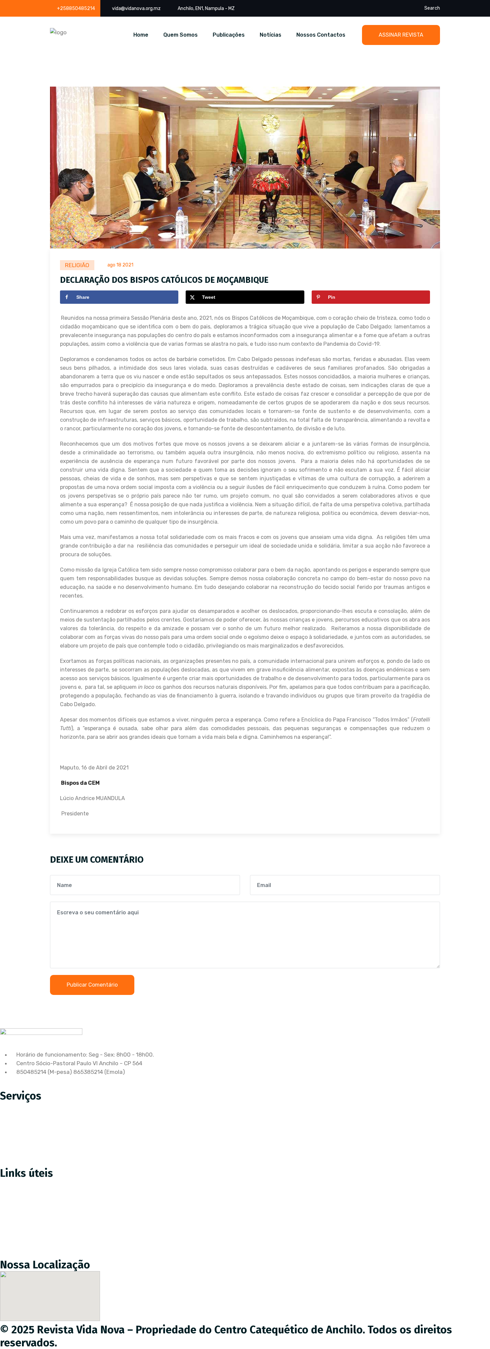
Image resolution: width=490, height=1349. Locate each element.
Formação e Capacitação (38, 1162)
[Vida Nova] (58, 32)
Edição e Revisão (27, 1120)
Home (140, 35)
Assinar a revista (27, 1184)
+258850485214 (76, 8)
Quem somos (22, 1212)
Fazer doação (23, 1198)
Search (432, 8)
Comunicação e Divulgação (40, 1148)
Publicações (229, 35)
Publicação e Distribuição (38, 1134)
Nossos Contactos (320, 35)
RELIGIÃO (77, 265)
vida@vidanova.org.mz (136, 8)
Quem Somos (180, 35)
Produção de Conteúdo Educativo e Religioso (64, 1106)
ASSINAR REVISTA (401, 35)
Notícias (270, 35)
